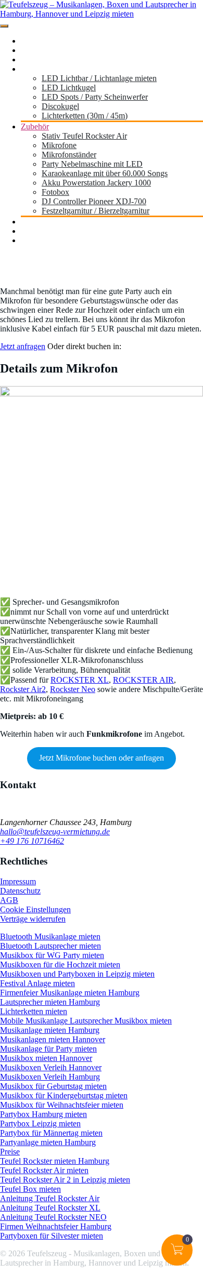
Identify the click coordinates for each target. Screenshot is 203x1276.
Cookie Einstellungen (35, 909)
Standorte (36, 50)
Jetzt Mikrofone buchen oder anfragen (101, 757)
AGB (9, 900)
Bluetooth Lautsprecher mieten (50, 945)
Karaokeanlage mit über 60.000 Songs (105, 173)
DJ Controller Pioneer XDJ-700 (94, 201)
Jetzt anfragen (22, 346)
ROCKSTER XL (79, 679)
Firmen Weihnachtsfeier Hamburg (55, 1226)
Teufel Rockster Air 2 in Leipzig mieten (65, 1179)
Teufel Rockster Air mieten (44, 1170)
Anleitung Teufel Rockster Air (49, 1198)
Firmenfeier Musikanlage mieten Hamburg (69, 992)
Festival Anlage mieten (37, 983)
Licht (29, 68)
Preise (10, 1151)
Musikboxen (41, 59)
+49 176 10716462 (32, 840)
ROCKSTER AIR (143, 679)
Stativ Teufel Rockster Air (84, 135)
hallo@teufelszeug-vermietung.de (55, 831)
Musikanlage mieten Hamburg (49, 1030)
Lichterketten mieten (33, 1011)
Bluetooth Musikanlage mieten (50, 936)
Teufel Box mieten (30, 1189)
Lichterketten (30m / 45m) (85, 115)
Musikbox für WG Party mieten (52, 955)
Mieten (32, 240)
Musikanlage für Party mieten (48, 1048)
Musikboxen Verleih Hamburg (50, 1076)
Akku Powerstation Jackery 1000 (96, 182)
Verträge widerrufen (33, 918)
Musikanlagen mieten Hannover (52, 1039)
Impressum (18, 881)
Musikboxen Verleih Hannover (51, 1067)
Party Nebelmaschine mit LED (92, 164)
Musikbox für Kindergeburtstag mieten (64, 1095)
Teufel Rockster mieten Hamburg (54, 1161)
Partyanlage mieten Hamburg (48, 1142)
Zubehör (35, 126)
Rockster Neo (72, 689)
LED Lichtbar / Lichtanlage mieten (99, 78)
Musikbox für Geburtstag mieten (53, 1086)
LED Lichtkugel (69, 87)
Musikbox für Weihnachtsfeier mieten (61, 1104)
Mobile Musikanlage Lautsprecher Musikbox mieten (86, 1020)
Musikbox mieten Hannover (46, 1058)
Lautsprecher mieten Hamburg (50, 1002)
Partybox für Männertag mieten (51, 1132)
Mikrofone (59, 145)
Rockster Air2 (23, 689)
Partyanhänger (44, 221)
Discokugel (60, 106)
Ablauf (32, 231)
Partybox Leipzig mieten (40, 1123)
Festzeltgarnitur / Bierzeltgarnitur (95, 210)
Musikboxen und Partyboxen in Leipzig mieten (77, 973)
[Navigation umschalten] (4, 26)
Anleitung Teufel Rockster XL (50, 1207)
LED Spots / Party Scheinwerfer (95, 96)
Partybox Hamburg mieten (43, 1114)
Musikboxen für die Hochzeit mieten (60, 964)
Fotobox (55, 192)
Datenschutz (20, 890)
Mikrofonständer (69, 154)
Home (31, 40)
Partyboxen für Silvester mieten (51, 1235)
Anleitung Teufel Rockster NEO (53, 1217)
